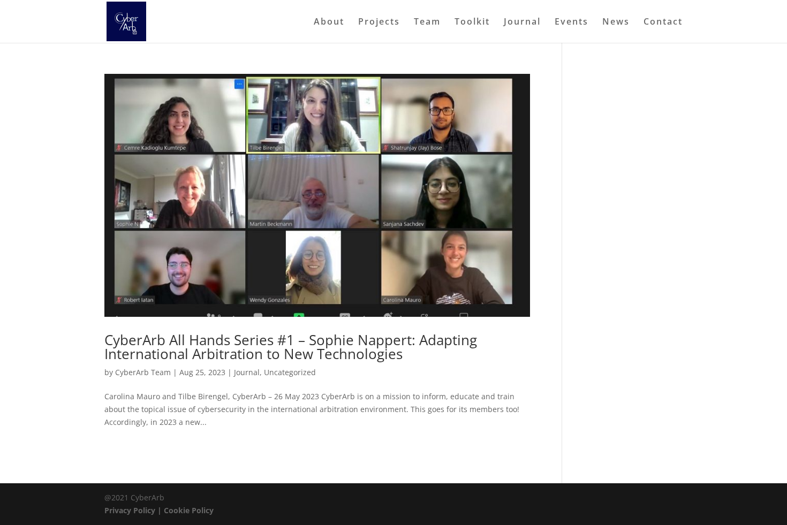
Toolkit (472, 22)
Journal (522, 22)
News (616, 22)
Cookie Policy (189, 510)
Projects (379, 22)
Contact (663, 22)
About (329, 22)
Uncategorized (290, 372)
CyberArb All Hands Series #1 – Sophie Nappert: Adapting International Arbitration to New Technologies (290, 346)
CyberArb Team (143, 372)
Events (571, 22)
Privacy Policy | (134, 510)
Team (427, 22)
